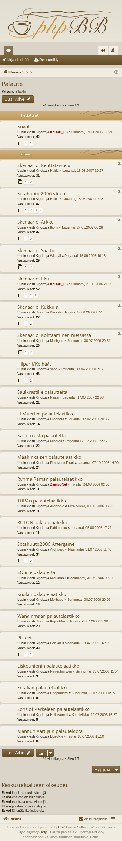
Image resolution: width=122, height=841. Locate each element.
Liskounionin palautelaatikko (48, 666)
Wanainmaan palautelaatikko (48, 616)
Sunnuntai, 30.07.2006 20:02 (88, 599)
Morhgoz (57, 341)
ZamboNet (58, 484)
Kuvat (23, 126)
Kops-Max (58, 621)
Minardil (56, 441)
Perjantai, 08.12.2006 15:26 (86, 441)
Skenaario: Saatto (35, 250)
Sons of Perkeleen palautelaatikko (53, 709)
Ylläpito (20, 91)
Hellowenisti (59, 715)
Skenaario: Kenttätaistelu (43, 165)
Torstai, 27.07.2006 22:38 (88, 621)
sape (54, 369)
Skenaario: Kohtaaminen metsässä (54, 335)
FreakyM (57, 419)
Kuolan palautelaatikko (41, 594)
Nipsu (54, 397)
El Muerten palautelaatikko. (46, 413)
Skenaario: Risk (33, 278)
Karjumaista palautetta (41, 435)
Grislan (55, 643)
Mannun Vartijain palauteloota (50, 731)
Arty (44, 832)
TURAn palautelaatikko (41, 500)
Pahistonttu (58, 527)
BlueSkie (56, 736)
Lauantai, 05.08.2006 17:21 (91, 527)
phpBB (58, 827)
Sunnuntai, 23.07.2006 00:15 (93, 693)
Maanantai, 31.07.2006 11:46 (89, 549)
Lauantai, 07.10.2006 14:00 (98, 462)
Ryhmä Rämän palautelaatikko (50, 479)
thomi (54, 227)
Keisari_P (57, 132)
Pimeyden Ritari (62, 462)
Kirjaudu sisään (18, 60)
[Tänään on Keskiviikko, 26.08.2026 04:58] (116, 72)
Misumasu (58, 578)
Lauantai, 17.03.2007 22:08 (83, 397)
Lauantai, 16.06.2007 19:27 (82, 170)
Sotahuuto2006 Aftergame (45, 544)
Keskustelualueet (9, 51)
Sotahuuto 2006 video (41, 193)
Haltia (54, 170)
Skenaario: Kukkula (37, 307)
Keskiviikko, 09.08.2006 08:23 (90, 506)
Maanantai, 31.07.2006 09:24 (91, 578)
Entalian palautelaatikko (43, 687)
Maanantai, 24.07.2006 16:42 (87, 643)
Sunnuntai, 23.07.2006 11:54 (97, 671)
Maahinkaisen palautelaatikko (49, 457)
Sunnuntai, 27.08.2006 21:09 (90, 284)
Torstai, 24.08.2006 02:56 (90, 484)
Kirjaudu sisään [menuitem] (104, 51)
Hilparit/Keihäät (34, 364)
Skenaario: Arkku (35, 222)
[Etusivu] (61, 23)
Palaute (12, 84)
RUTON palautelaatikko (42, 522)
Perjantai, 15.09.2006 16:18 (85, 256)
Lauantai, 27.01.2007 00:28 (82, 227)
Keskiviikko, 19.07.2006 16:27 (94, 715)
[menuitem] (93, 819)
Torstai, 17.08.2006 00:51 (83, 312)
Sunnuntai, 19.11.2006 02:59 (90, 132)
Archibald (57, 506)
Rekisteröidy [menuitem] (115, 51)
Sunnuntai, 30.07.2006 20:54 (88, 341)
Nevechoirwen (61, 671)
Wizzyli (55, 256)
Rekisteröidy (48, 60)
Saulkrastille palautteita (42, 392)
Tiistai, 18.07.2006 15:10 (85, 736)
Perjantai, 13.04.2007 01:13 (82, 369)
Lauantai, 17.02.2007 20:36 (88, 419)
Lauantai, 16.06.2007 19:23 (82, 199)
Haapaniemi (59, 693)
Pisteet (24, 637)
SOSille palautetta (36, 572)
